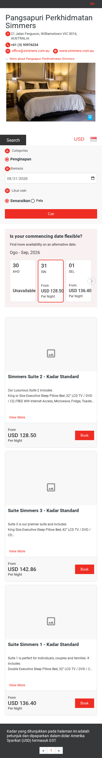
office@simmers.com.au (31, 51)
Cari (51, 214)
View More (17, 417)
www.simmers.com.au (76, 51)
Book (85, 435)
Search (13, 140)
